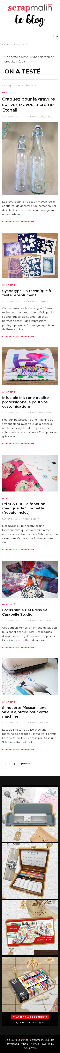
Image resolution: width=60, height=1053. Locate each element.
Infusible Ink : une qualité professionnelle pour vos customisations (25, 402)
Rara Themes (31, 1044)
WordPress (29, 1048)
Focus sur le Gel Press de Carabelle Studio (24, 612)
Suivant (25, 764)
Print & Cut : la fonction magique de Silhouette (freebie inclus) (23, 508)
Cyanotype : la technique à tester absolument (26, 293)
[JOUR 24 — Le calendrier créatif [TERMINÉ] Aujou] (30, 814)
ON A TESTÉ (8, 93)
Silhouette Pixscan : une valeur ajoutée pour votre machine (25, 712)
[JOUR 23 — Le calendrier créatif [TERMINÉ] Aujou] (30, 871)
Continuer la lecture (16, 221)
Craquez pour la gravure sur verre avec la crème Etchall (28, 104)
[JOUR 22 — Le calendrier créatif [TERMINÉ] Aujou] (30, 927)
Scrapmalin (12, 117)
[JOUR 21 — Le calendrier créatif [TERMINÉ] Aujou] (30, 984)
